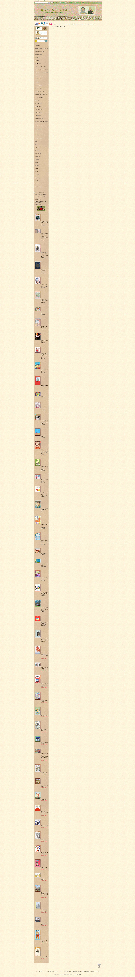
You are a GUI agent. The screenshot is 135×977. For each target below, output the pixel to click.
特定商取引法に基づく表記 (89, 971)
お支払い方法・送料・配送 (81, 2)
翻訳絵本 (79, 24)
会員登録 (62, 2)
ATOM (98, 971)
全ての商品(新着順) (64, 24)
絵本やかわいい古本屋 (63, 974)
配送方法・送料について (78, 971)
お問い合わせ (92, 24)
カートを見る (70, 2)
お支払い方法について (68, 971)
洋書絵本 (85, 24)
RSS (95, 971)
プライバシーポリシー (59, 971)
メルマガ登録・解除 (50, 971)
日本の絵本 (73, 24)
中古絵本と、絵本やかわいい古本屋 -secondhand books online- (44, 0)
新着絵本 (56, 24)
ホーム (37, 971)
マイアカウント (56, 2)
